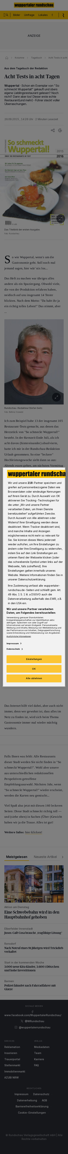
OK (34, 668)
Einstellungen (34, 659)
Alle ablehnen (34, 678)
